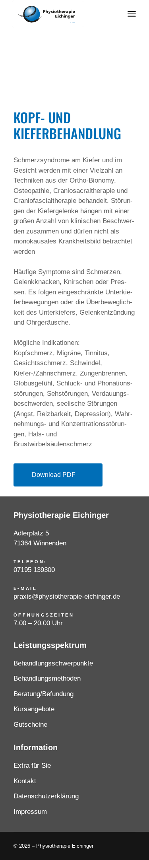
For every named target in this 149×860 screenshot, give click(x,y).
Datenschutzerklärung (46, 796)
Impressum (30, 811)
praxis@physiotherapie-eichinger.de (67, 596)
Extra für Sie (32, 765)
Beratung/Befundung (44, 694)
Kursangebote (34, 709)
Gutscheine (30, 724)
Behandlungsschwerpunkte (53, 663)
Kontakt (25, 781)
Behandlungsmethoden (47, 678)
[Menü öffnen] (131, 14)
